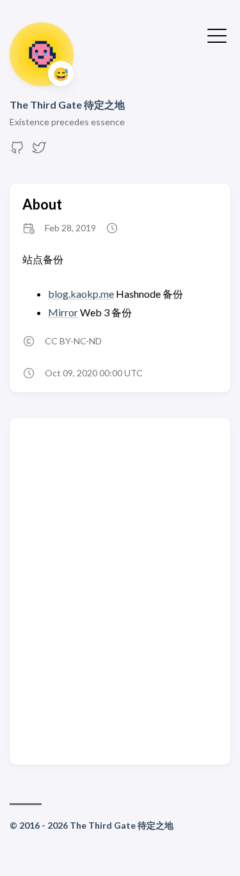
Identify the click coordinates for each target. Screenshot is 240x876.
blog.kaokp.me (81, 294)
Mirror (63, 312)
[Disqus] (120, 590)
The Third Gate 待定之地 (67, 104)
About (42, 204)
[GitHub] (17, 151)
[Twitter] (39, 151)
